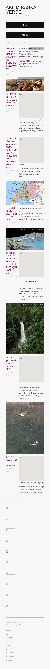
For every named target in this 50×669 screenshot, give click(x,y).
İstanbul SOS (30, 288)
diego (7, 74)
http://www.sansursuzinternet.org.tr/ (31, 57)
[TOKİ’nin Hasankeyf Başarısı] (25, 429)
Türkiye (33, 48)
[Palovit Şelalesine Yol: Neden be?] (25, 329)
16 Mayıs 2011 (10, 72)
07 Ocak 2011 (10, 170)
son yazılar (11, 504)
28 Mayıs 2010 (10, 372)
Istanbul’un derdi (32, 281)
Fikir (7, 642)
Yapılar (41, 229)
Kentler (41, 79)
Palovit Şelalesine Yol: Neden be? (11, 363)
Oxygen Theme (18, 625)
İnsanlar (35, 79)
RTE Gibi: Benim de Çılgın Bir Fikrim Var (11, 214)
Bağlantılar (10, 657)
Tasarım (8, 645)
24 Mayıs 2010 (10, 468)
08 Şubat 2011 (10, 109)
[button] (31, 103)
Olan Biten (39, 48)
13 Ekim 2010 (10, 223)
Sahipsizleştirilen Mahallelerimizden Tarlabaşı (11, 100)
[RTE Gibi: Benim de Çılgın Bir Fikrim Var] (25, 193)
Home (16, 43)
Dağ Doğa (9, 638)
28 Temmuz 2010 (11, 276)
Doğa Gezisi (31, 304)
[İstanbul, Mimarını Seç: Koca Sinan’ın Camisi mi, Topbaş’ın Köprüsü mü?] (25, 240)
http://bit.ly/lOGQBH (26, 61)
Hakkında (9, 660)
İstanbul (21, 79)
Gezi (7, 634)
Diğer (8, 649)
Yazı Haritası (10, 653)
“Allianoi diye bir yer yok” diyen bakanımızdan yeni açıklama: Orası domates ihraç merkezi (11, 153)
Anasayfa (9, 630)
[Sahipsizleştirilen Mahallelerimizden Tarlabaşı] (25, 85)
